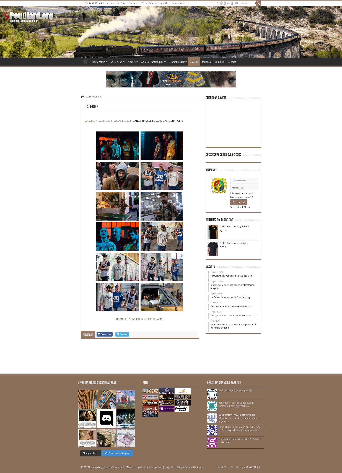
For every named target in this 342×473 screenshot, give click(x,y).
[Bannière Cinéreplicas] (171, 79)
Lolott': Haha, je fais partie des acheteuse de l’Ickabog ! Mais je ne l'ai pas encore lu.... (239, 430)
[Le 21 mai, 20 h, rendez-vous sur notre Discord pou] (106, 438)
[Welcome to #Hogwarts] (87, 399)
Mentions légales (134, 467)
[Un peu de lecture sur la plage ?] (106, 399)
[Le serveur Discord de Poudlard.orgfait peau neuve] (106, 418)
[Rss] (218, 3)
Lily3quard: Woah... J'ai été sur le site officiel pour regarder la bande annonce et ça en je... (239, 418)
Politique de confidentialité (189, 467)
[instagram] (231, 3)
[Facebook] (221, 3)
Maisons (206, 62)
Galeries (194, 62)
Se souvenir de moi (243, 193)
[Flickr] (228, 3)
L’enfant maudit (177, 62)
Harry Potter (98, 62)
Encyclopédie (178, 3)
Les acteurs (121, 120)
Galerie (90, 120)
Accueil (110, 3)
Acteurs (132, 62)
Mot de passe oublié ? (241, 197)
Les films (104, 120)
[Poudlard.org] (29, 16)
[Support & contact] (236, 3)
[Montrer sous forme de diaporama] (139, 319)
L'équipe (169, 467)
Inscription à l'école (240, 207)
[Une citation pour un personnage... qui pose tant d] (87, 418)
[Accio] (258, 3)
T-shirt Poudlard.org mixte (155, 3)
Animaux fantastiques (152, 62)
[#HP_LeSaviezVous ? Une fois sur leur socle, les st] (125, 418)
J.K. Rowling (116, 62)
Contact (232, 62)
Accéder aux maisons (128, 3)
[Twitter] (225, 3)
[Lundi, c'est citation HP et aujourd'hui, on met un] (87, 438)
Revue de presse (154, 467)
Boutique (219, 62)
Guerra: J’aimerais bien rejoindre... (236, 390)
